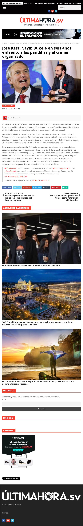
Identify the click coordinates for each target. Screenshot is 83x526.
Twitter (18, 187)
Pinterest (56, 187)
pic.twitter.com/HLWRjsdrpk (16, 176)
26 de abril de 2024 (40, 180)
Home (4, 43)
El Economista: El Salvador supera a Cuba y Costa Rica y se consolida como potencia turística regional (38, 382)
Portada (9, 43)
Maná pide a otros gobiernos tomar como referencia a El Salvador (64, 197)
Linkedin (37, 187)
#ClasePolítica (10, 168)
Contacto (6, 513)
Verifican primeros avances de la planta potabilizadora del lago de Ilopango (19, 197)
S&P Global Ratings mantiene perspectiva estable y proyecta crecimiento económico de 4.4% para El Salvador (37, 323)
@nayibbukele (11, 171)
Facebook (7, 187)
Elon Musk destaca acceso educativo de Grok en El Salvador (31, 265)
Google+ (28, 187)
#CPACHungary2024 (61, 168)
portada (15, 43)
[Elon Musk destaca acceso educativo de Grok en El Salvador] (41, 238)
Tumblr (47, 187)
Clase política (23, 43)
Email (4, 399)
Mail (66, 187)
